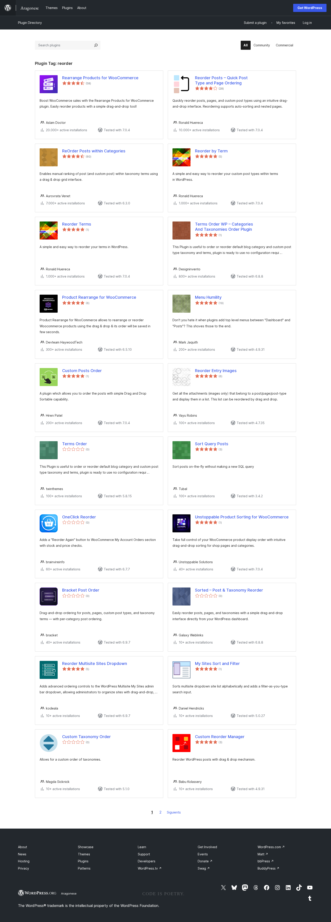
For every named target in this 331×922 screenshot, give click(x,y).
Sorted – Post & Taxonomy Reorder (229, 590)
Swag (204, 868)
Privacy (23, 868)
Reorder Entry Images (216, 370)
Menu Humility (208, 297)
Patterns (84, 868)
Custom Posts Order (82, 370)
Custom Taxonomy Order (86, 736)
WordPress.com (271, 847)
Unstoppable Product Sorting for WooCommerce (242, 517)
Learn (142, 847)
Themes (84, 854)
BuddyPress (268, 868)
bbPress (266, 861)
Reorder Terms (76, 224)
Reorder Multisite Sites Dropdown (94, 663)
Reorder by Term (211, 151)
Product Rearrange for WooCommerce (99, 297)
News (22, 854)
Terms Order (74, 443)
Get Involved (207, 847)
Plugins (83, 861)
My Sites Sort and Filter (217, 663)
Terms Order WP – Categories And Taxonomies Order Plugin (224, 227)
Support (144, 854)
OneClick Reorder (79, 517)
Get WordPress (309, 8)
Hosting (23, 861)
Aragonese (69, 893)
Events (203, 854)
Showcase (85, 847)
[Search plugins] (95, 45)
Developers (146, 861)
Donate (205, 861)
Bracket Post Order (80, 590)
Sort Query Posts (211, 443)
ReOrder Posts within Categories (93, 151)
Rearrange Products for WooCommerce (100, 77)
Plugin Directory (30, 23)
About (22, 847)
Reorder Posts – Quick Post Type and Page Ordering (221, 80)
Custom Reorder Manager (220, 736)
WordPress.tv (150, 868)
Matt (263, 854)
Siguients (174, 812)
